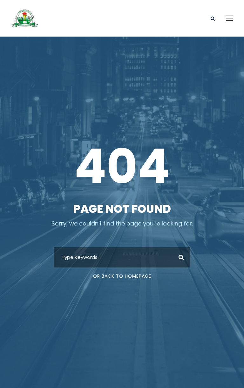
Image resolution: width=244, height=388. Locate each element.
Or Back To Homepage (122, 276)
